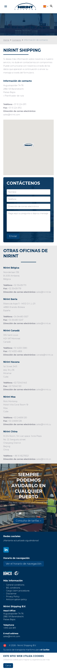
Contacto (16, 40)
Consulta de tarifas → (28, 520)
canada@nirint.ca (44, 355)
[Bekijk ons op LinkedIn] (6, 550)
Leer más (46, 660)
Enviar (13, 236)
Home (6, 40)
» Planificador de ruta (13, 95)
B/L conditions (13, 588)
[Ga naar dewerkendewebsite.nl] (4, 645)
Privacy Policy (12, 596)
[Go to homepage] (25, 6)
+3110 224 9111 (9, 628)
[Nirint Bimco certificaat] (8, 573)
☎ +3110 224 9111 (28, 513)
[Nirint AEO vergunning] (16, 573)
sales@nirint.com (11, 114)
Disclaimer (11, 593)
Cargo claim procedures (17, 590)
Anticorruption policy (16, 599)
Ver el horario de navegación (23, 563)
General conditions (15, 585)
